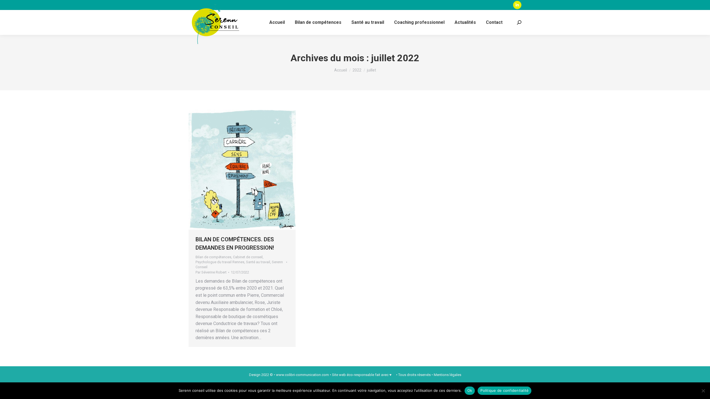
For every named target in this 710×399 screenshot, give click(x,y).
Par (211, 272)
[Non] (703, 390)
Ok (469, 390)
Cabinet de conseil (248, 257)
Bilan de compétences (213, 257)
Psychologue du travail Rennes (220, 262)
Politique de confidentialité (504, 390)
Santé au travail (258, 262)
